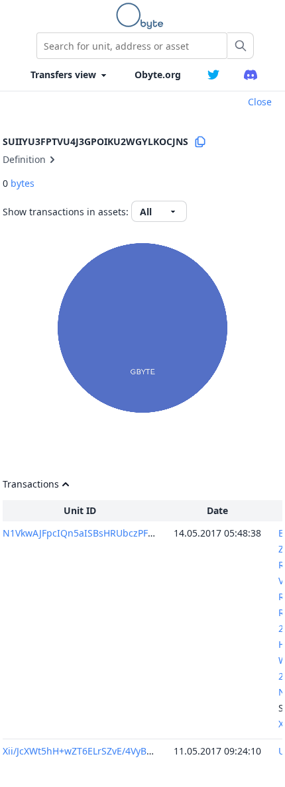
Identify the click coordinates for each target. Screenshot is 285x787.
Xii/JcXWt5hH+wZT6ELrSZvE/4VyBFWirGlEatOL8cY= (112, 751)
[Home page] (142, 16)
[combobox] (131, 45)
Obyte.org (158, 74)
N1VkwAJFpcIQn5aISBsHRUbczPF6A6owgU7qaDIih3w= (123, 533)
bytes (22, 183)
